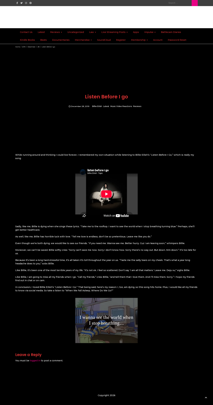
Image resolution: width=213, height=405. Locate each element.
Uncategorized (75, 32)
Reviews (55, 32)
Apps (136, 32)
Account (157, 40)
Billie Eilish (97, 106)
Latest (41, 32)
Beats (43, 40)
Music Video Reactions (121, 106)
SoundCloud (104, 40)
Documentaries (61, 40)
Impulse (149, 32)
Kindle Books (27, 40)
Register (121, 40)
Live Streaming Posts (113, 32)
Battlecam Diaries (171, 32)
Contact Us (26, 32)
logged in (35, 360)
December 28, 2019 (80, 106)
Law (91, 32)
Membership (138, 40)
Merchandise (82, 40)
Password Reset (177, 40)
